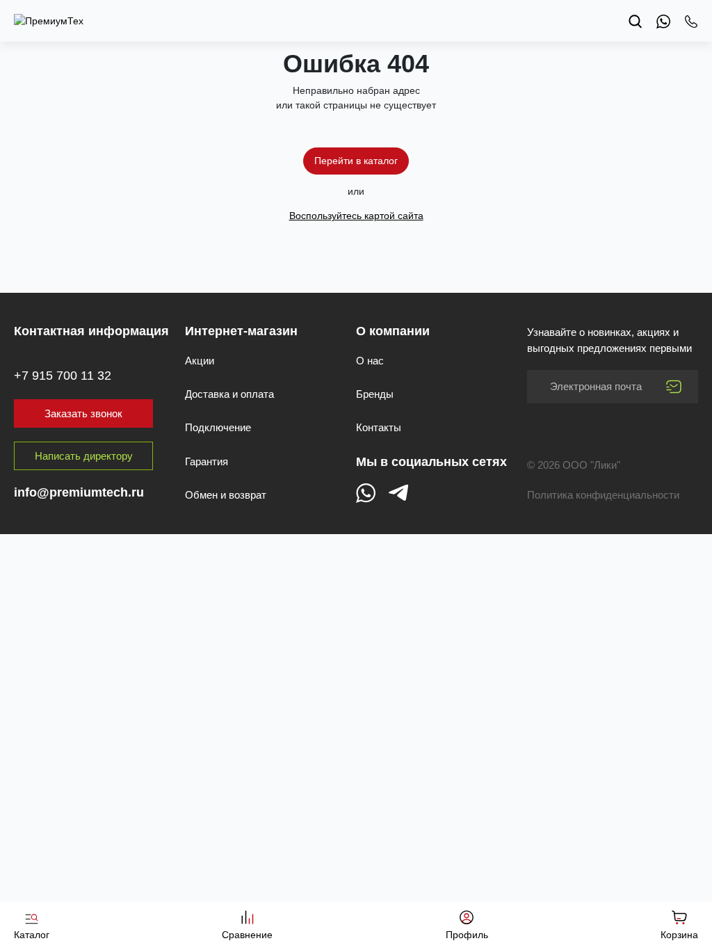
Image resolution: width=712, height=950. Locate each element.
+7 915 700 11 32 (62, 376)
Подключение (218, 427)
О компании (393, 331)
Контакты (378, 427)
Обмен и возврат (225, 495)
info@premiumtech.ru (79, 492)
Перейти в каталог (356, 160)
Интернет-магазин (241, 331)
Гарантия (206, 461)
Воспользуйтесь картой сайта (356, 215)
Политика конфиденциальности (603, 495)
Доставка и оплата (229, 394)
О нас (370, 361)
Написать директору (84, 456)
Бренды (375, 394)
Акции (199, 361)
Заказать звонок (83, 413)
